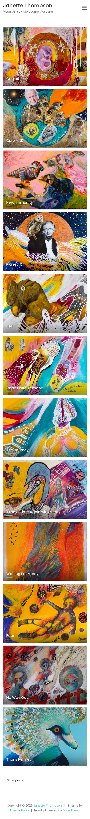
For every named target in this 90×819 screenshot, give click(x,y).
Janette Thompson (27, 5)
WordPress (71, 810)
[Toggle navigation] (84, 8)
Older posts (14, 780)
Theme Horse (19, 810)
